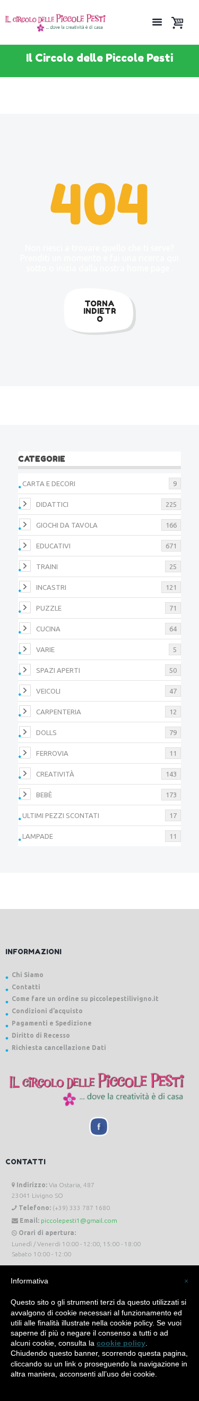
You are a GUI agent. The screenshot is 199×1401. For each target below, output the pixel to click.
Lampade (37, 836)
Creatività (55, 774)
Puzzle (49, 608)
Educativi (53, 545)
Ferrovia (52, 753)
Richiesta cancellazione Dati (59, 1047)
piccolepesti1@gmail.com (79, 1220)
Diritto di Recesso (41, 1035)
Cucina (48, 628)
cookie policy (121, 1343)
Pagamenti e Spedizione (52, 1023)
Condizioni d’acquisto (47, 1010)
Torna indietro (99, 311)
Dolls (46, 732)
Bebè (44, 794)
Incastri (51, 587)
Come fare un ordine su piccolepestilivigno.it (85, 998)
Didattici (52, 504)
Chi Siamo (28, 974)
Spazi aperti (58, 670)
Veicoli (48, 691)
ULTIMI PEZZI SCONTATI (60, 815)
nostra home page (135, 268)
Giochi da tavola (67, 525)
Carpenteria (58, 711)
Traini (47, 566)
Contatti (26, 986)
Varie (45, 649)
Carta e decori (48, 483)
